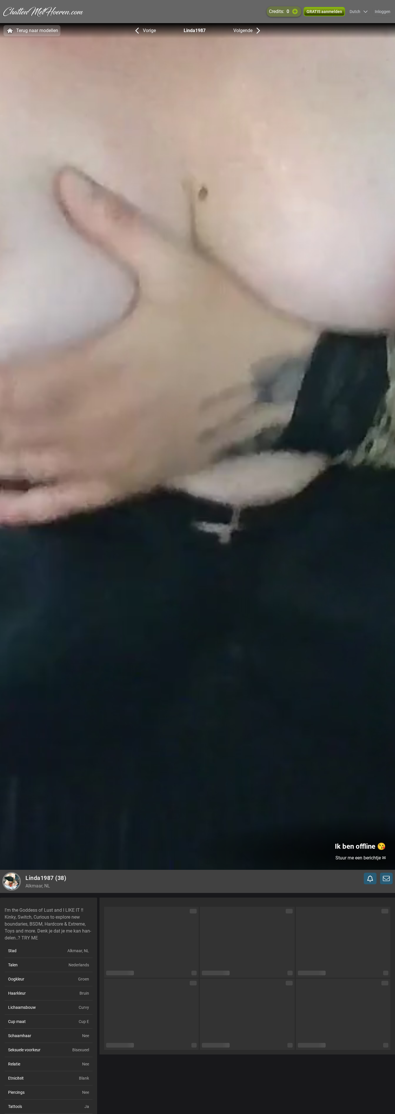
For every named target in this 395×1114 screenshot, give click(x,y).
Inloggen (382, 11)
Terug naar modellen (37, 30)
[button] (358, 11)
